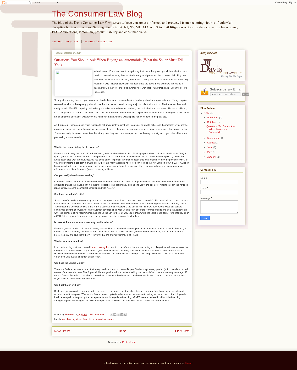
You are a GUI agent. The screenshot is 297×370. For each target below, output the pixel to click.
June (210, 147)
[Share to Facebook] (121, 314)
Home (122, 331)
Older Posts (182, 331)
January (212, 156)
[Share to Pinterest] (125, 314)
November (213, 117)
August (211, 142)
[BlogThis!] (115, 314)
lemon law (101, 319)
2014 (207, 113)
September (213, 138)
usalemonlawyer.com (97, 41)
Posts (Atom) (128, 342)
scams (110, 319)
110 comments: (98, 314)
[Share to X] (118, 314)
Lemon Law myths (99, 247)
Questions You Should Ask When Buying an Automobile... (220, 129)
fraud (91, 319)
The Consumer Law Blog (97, 13)
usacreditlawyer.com (66, 41)
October (212, 122)
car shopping (68, 319)
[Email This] (112, 314)
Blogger (188, 363)
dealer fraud (82, 319)
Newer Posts (62, 331)
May (209, 152)
